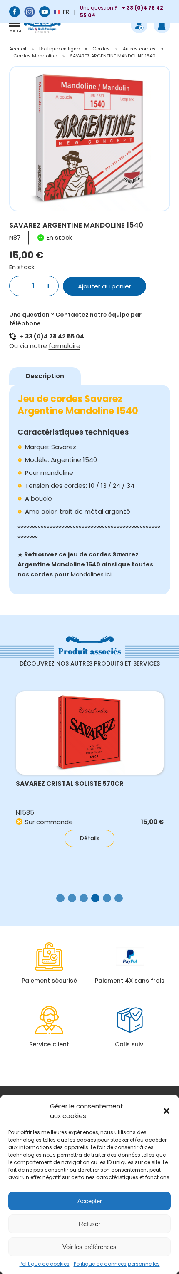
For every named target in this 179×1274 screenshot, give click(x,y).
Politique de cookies (45, 1263)
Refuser (89, 1223)
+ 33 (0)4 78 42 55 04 (52, 336)
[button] (166, 1111)
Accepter (89, 1200)
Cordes (101, 48)
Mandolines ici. (92, 574)
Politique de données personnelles (117, 1263)
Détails (89, 838)
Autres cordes (139, 48)
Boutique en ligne (59, 48)
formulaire (64, 345)
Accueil (17, 48)
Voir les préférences (89, 1246)
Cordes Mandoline (35, 55)
